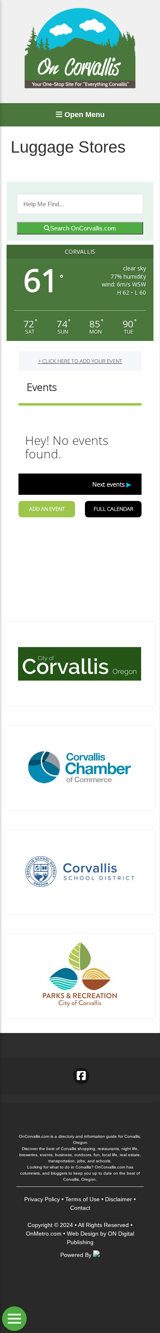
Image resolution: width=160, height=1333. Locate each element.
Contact (80, 1207)
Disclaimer (118, 1199)
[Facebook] (81, 1076)
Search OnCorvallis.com (83, 228)
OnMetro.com (44, 1233)
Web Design (82, 1233)
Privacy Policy (42, 1199)
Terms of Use (82, 1199)
